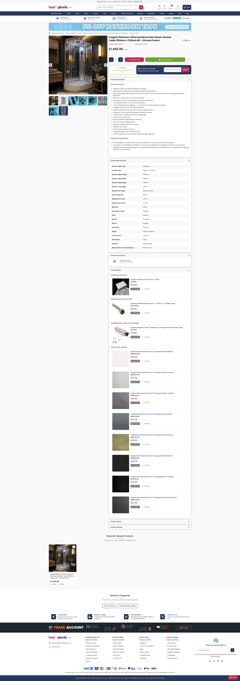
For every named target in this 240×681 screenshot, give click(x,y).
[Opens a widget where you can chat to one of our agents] (233, 677)
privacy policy (209, 654)
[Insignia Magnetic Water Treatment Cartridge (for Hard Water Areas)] (120, 335)
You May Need (133, 60)
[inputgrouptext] (141, 7)
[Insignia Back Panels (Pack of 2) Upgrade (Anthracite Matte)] (120, 504)
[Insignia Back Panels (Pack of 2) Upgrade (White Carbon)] (120, 379)
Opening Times (118, 649)
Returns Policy (91, 649)
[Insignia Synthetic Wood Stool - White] (120, 286)
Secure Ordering (91, 652)
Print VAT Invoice (119, 652)
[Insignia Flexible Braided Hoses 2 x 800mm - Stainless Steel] (120, 311)
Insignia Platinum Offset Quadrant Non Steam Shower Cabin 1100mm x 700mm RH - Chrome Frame (62, 576)
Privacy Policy (144, 652)
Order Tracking (118, 646)
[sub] (111, 59)
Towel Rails (171, 655)
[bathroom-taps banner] (120, 27)
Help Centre (117, 643)
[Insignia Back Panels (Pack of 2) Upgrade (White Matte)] (120, 359)
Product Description (118, 79)
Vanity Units (171, 643)
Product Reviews (116, 527)
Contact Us (117, 658)
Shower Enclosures (58, 33)
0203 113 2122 (138, 2)
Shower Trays (172, 646)
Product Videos (116, 521)
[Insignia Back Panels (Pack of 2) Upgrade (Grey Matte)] (120, 421)
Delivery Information (93, 646)
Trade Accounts (91, 655)
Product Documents (118, 255)
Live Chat (116, 655)
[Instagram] (222, 661)
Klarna (88, 661)
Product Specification (118, 161)
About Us (143, 643)
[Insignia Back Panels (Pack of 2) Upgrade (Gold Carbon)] (120, 442)
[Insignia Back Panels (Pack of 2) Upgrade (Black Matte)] (120, 463)
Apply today (183, 627)
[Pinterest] (218, 661)
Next (105, 65)
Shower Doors (172, 658)
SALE (187, 13)
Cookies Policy (145, 655)
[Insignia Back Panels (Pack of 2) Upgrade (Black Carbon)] (120, 484)
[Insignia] (186, 40)
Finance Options (91, 658)
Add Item (136, 289)
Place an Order (91, 643)
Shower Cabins (71, 33)
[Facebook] (210, 661)
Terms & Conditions (147, 646)
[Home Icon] (49, 33)
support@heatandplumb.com (61, 643)
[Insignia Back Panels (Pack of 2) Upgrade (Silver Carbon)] (120, 400)
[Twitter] (214, 661)
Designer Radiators (174, 652)
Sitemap (143, 658)
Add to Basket (166, 60)
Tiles (179, 13)
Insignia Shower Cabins (127, 606)
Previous (50, 65)
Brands (171, 13)
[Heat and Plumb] (60, 7)
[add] (120, 59)
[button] (178, 7)
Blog (141, 649)
